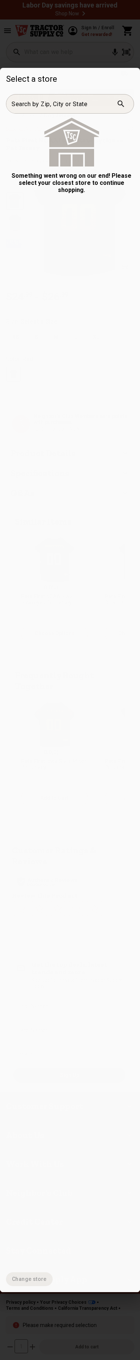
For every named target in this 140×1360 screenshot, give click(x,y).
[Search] (120, 103)
